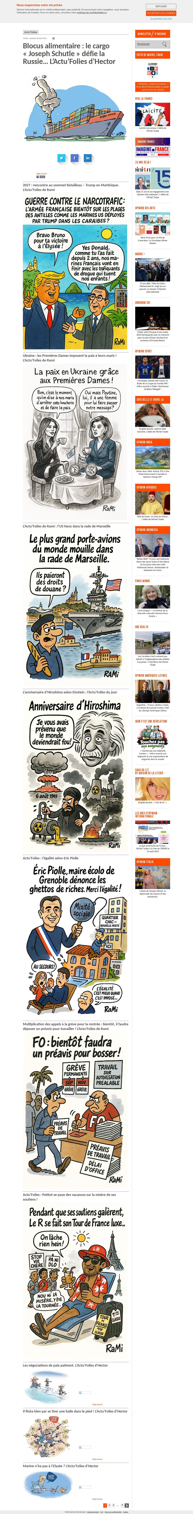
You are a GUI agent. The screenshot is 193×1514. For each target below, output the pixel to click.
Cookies (125, 1512)
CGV (101, 1512)
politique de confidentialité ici (92, 12)
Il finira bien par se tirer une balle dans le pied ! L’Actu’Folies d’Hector (75, 1411)
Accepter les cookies (161, 13)
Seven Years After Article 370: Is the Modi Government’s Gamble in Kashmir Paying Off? (152, 474)
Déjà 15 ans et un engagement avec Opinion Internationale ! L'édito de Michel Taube (152, 195)
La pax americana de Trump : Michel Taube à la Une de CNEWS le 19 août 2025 (152, 849)
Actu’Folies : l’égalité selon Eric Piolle (50, 858)
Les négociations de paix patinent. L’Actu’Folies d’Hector (65, 1366)
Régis (41, 174)
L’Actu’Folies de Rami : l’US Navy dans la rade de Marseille (66, 526)
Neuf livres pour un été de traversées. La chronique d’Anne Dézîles (152, 241)
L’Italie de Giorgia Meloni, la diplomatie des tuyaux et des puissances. (153, 894)
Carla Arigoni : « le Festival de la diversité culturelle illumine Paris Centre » (152, 613)
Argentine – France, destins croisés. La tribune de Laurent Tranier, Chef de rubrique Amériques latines (152, 708)
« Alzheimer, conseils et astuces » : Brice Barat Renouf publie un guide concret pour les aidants (153, 87)
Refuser (161, 6)
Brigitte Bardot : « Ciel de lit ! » (152, 803)
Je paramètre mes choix (161, 18)
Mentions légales (93, 1512)
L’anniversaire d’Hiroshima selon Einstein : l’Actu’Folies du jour (70, 692)
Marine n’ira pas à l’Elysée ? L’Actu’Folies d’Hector (60, 1466)
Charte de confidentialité (113, 1512)
